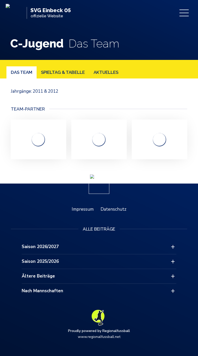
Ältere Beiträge (38, 276)
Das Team (21, 72)
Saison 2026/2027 (40, 247)
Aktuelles (106, 72)
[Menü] (184, 13)
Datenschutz (113, 209)
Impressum (83, 209)
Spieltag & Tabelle (63, 72)
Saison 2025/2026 (40, 261)
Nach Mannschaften (42, 291)
